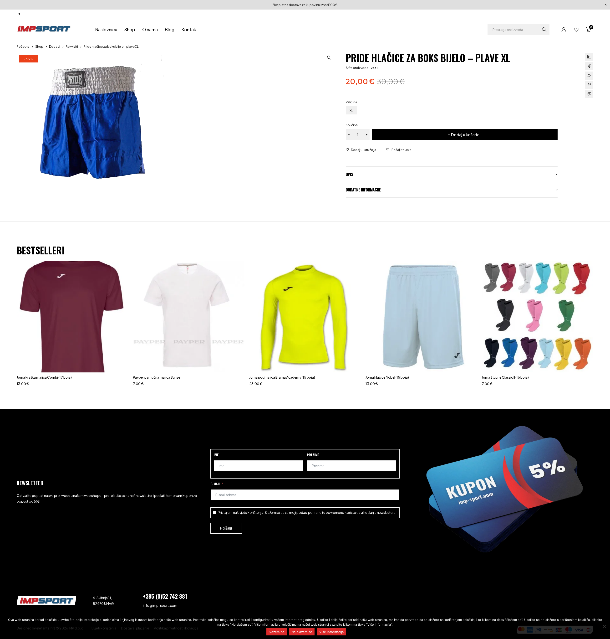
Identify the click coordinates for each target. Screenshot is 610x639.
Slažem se (276, 632)
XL (351, 110)
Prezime (313, 454)
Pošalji (226, 528)
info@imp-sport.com (160, 605)
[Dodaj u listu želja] (361, 149)
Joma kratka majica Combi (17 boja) (44, 377)
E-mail (215, 483)
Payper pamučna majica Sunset (157, 377)
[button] (329, 57)
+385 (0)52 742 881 (165, 596)
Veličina (351, 102)
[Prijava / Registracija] (564, 29)
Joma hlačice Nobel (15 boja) (387, 377)
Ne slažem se (301, 632)
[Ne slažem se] (604, 626)
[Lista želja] (576, 29)
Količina (352, 125)
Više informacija (331, 632)
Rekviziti (72, 46)
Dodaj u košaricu (466, 134)
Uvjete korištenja (250, 512)
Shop (39, 46)
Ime (216, 454)
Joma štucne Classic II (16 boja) (505, 377)
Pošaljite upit (401, 150)
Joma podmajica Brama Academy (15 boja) (282, 377)
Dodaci (54, 46)
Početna (23, 46)
